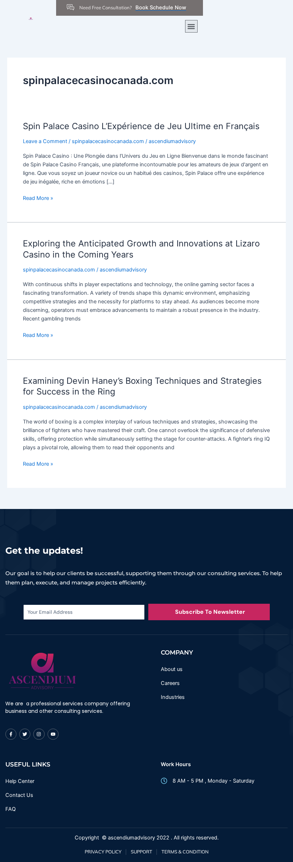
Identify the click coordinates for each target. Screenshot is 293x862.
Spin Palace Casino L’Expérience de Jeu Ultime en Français (141, 126)
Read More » (38, 197)
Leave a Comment (45, 141)
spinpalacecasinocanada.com (108, 141)
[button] (191, 26)
